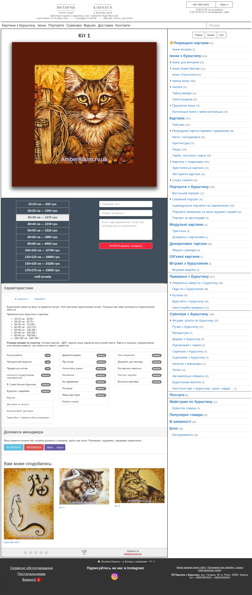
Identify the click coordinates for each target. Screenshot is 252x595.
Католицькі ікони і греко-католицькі (197, 111)
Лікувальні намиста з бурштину (195, 283)
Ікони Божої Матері (186, 68)
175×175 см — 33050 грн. (42, 270)
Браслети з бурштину (188, 301)
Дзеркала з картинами (188, 237)
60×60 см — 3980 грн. (42, 237)
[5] (46, 552)
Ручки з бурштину (185, 327)
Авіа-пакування (139, 355)
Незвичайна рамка (83, 368)
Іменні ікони (180, 81)
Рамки (199, 35)
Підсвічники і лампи (186, 345)
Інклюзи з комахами (186, 364)
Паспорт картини (139, 375)
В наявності (180, 422)
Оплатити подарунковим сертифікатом (28, 376)
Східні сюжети (182, 180)
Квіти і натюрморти (186, 137)
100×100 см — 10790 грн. (42, 250)
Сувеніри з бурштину (189, 314)
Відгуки (90, 25)
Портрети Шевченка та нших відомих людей (204, 212)
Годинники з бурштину (188, 357)
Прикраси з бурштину (189, 276)
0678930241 (13, 447)
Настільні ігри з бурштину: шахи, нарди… (202, 388)
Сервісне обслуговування (31, 568)
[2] (30, 552)
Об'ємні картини (184, 257)
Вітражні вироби (184, 270)
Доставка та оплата (18, 404)
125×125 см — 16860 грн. (42, 257)
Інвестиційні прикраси (188, 307)
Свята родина (182, 99)
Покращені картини (191, 43)
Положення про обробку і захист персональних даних (221, 569)
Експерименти (182, 435)
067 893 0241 (201, 4)
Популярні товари (186, 415)
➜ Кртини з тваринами (134, 561)
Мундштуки (180, 333)
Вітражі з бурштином (189, 263)
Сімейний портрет (185, 199)
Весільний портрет (185, 193)
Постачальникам (31, 574)
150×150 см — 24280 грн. (42, 263)
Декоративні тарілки (188, 244)
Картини (177, 118)
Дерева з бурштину (186, 339)
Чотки (176, 370)
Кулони (177, 295)
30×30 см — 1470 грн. (42, 217)
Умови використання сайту (191, 567)
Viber (223, 4)
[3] (35, 552)
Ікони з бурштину (185, 56)
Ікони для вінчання (185, 62)
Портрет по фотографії (188, 218)
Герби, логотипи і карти (189, 155)
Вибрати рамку (71, 401)
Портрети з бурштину (189, 187)
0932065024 (34, 447)
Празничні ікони (183, 105)
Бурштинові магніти (186, 382)
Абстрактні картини (186, 174)
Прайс (211, 35)
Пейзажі (178, 125)
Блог (174, 428)
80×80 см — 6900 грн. (42, 243)
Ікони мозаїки (182, 49)
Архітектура (180, 143)
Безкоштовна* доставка (20, 411)
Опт (221, 35)
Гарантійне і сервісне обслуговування (28, 417)
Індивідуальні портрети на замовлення (200, 205)
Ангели (177, 87)
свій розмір (42, 276)
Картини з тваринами (187, 162)
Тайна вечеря (181, 93)
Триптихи (179, 231)
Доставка (105, 25)
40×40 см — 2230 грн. (42, 224)
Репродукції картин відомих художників (200, 131)
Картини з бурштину (18, 25)
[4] (41, 552)
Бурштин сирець (184, 408)
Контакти (122, 25)
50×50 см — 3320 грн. (42, 230)
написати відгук (132, 553)
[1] (25, 552)
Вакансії (31, 580)
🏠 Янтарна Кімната (108, 561)
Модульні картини (186, 224)
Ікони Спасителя (184, 74)
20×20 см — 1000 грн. (42, 210)
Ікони (42, 25)
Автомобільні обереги (188, 376)
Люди (176, 149)
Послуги (177, 395)
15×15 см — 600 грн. (42, 204)
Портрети (56, 25)
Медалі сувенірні (184, 250)
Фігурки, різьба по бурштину (192, 320)
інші (59, 447)
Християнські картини (188, 168)
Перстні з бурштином (187, 289)
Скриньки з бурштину (187, 351)
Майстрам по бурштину (191, 402)
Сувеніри (74, 25)
